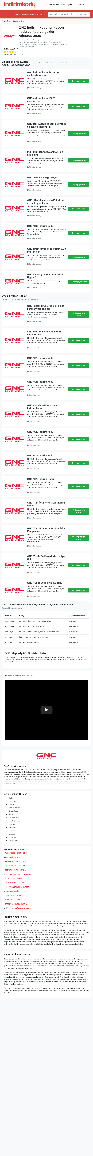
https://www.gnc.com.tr (46, 761)
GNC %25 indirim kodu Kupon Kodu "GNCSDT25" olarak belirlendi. (43, 445)
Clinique (11, 798)
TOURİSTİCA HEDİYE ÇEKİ (15, 900)
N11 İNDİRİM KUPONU (13, 895)
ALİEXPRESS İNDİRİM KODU (16, 853)
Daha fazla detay (35, 88)
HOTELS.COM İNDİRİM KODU (16, 878)
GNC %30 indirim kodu (40, 226)
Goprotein (12, 834)
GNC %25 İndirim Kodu (40, 479)
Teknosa (11, 827)
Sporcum (11, 824)
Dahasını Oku (10, 783)
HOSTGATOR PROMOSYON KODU (18, 874)
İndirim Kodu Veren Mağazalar (61, 5)
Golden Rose (13, 811)
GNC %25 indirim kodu (40, 358)
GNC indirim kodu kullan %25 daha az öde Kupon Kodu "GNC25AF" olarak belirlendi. (46, 348)
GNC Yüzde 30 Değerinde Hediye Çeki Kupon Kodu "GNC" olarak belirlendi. (44, 572)
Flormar (11, 804)
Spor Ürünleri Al (14, 821)
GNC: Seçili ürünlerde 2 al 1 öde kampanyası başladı (45, 307)
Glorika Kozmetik (14, 808)
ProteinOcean (13, 840)
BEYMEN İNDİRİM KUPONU (15, 862)
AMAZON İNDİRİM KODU (14, 857)
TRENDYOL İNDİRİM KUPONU (16, 904)
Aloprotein (12, 831)
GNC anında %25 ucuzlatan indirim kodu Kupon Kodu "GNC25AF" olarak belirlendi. (46, 421)
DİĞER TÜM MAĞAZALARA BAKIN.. (18, 908)
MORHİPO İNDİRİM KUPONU (15, 891)
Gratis (10, 814)
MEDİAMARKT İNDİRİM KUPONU (17, 887)
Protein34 (12, 837)
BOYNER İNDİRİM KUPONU (15, 866)
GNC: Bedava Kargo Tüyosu (43, 177)
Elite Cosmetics (13, 801)
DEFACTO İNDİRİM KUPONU (15, 870)
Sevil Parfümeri (13, 818)
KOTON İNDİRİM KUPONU (14, 883)
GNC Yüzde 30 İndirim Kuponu (44, 583)
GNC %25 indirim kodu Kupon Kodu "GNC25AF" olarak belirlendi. (43, 371)
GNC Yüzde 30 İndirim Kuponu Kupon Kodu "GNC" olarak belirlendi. (44, 596)
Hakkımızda (82, 5)
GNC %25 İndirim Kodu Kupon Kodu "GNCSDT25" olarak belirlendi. (43, 492)
